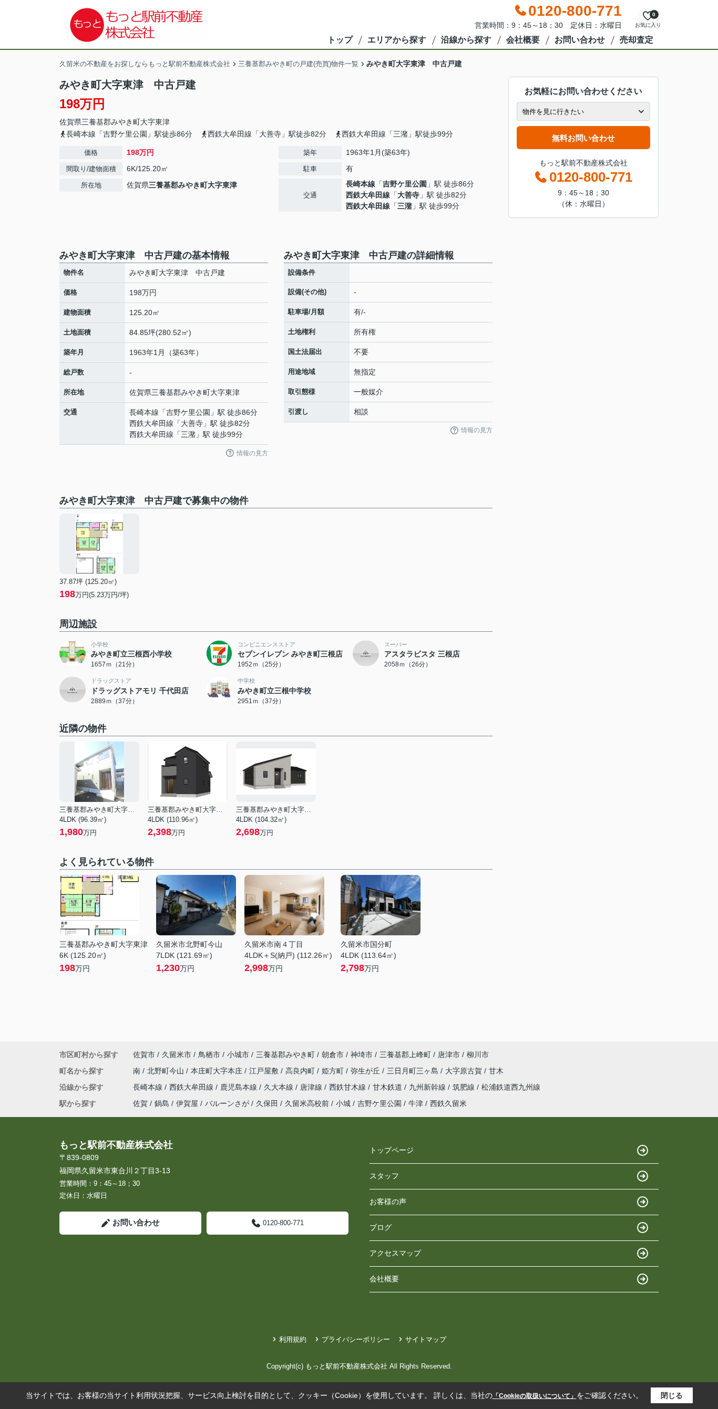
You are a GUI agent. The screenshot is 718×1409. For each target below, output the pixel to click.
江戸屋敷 (265, 1071)
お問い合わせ (580, 39)
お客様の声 (388, 1201)
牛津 (415, 1103)
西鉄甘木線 (348, 1087)
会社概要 (523, 39)
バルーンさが (227, 1103)
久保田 (267, 1103)
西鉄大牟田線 (368, 195)
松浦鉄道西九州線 (510, 1087)
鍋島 (162, 1103)
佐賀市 (144, 1054)
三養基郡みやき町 (110, 122)
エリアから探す (396, 39)
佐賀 (140, 1103)
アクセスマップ (395, 1253)
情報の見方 (252, 453)
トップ (340, 39)
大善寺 (408, 195)
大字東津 (155, 122)
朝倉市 (333, 1054)
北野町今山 (166, 1071)
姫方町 (334, 1071)
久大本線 (279, 1087)
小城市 (238, 1054)
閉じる (672, 1395)
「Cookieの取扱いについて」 (535, 1396)
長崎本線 (360, 184)
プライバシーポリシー (356, 1339)
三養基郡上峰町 (405, 1054)
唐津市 (449, 1054)
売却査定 (636, 39)
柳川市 (478, 1054)
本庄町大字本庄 (217, 1071)
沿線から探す (466, 39)
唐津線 (312, 1087)
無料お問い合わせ (583, 137)
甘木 (496, 1071)
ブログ (381, 1227)
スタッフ (384, 1176)
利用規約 (292, 1339)
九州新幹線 (428, 1087)
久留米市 (176, 1054)
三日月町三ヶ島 (413, 1071)
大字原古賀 (464, 1071)
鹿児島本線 (239, 1087)
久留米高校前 (307, 1103)
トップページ (392, 1150)
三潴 (404, 206)
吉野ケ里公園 (405, 184)
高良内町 (301, 1071)
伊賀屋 (187, 1103)
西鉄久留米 (448, 1103)
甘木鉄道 (388, 1087)
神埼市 (362, 1054)
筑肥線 (465, 1087)
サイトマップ (425, 1339)
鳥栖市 (209, 1054)
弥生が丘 (366, 1071)
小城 (343, 1103)
